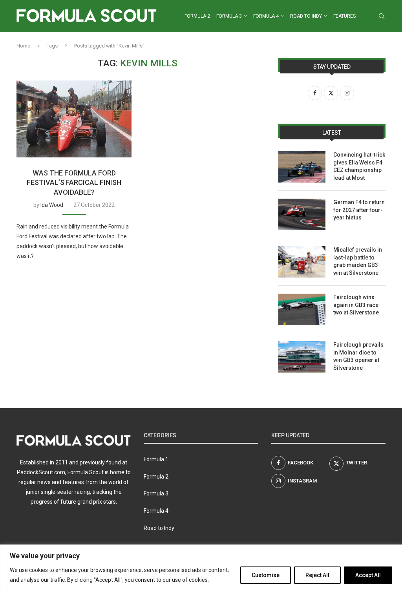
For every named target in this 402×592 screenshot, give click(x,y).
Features (344, 16)
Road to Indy (306, 16)
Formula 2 (197, 16)
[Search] (382, 16)
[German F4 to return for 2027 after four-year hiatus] (301, 214)
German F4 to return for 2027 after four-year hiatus (359, 210)
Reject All (317, 575)
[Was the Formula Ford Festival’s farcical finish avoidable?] (74, 118)
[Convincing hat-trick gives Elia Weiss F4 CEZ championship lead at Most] (301, 167)
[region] (201, 568)
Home (23, 46)
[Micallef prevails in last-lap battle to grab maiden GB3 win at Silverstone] (301, 262)
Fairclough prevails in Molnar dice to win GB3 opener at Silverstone (358, 356)
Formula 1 (156, 459)
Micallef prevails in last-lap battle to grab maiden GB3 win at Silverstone (357, 261)
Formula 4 (266, 16)
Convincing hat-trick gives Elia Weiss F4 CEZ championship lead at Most (359, 166)
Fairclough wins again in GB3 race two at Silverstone (356, 305)
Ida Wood (51, 205)
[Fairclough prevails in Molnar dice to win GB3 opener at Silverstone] (301, 357)
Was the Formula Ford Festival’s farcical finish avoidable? (74, 182)
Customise (266, 575)
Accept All (368, 575)
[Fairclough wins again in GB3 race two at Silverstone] (301, 309)
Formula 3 (229, 16)
